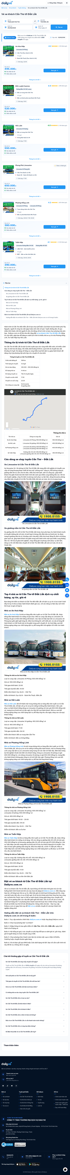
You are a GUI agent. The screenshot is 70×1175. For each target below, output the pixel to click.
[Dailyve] (7, 3)
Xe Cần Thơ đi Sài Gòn (26, 1096)
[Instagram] (16, 1085)
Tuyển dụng (41, 1102)
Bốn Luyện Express (22, 86)
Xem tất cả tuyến (25, 1108)
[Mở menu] (67, 3)
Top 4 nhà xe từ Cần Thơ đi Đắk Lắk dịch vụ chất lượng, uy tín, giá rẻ (25, 299)
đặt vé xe (31, 906)
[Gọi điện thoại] (67, 580)
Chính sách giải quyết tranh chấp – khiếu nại (61, 1103)
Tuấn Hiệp (19, 242)
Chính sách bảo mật (61, 1096)
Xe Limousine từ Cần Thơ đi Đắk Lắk (17, 293)
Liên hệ (40, 1105)
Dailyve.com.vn (49, 891)
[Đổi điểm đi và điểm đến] (35, 21)
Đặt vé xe (4, 8)
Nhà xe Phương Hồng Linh (14, 308)
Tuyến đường (22, 8)
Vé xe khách (12, 8)
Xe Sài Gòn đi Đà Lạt (26, 1099)
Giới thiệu (40, 1096)
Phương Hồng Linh (22, 203)
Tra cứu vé (5, 1105)
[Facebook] (3, 1085)
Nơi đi (9, 20)
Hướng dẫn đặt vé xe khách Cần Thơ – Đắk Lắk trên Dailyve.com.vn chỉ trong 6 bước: (32, 317)
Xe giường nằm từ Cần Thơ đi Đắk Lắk (17, 296)
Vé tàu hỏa (6, 1099)
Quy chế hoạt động (60, 1107)
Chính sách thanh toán (61, 1099)
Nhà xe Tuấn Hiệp (11, 311)
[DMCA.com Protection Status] (20, 1144)
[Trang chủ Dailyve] (35, 1064)
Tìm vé (60, 27)
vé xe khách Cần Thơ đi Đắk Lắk (49, 333)
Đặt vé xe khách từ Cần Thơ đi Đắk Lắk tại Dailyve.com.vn (22, 314)
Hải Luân (18, 126)
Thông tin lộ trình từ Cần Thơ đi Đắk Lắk (16, 287)
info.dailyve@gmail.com (33, 1156)
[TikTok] (7, 1085)
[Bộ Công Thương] (7, 1144)
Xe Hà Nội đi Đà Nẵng (26, 1105)
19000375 (10, 1155)
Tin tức (40, 1099)
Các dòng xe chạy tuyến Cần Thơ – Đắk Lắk (18, 291)
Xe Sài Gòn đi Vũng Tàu (26, 1102)
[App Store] (21, 1164)
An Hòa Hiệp (20, 46)
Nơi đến (42, 20)
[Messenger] (67, 590)
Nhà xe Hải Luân (11, 305)
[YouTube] (11, 1085)
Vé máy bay (6, 1102)
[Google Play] (34, 1164)
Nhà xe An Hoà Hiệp (12, 302)
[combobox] (20, 22)
